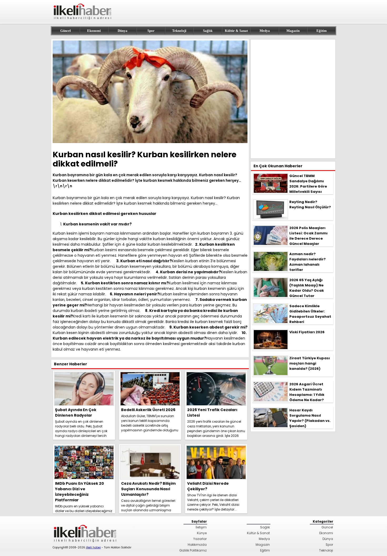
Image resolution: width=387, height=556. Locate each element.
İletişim (201, 527)
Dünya (122, 31)
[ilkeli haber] (83, 22)
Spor (151, 31)
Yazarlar (200, 539)
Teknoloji (179, 31)
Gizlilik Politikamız (193, 550)
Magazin (293, 31)
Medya (265, 31)
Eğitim (321, 31)
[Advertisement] (293, 99)
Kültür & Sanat (236, 31)
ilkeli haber (93, 547)
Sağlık (207, 31)
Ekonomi (94, 31)
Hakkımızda (197, 544)
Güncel (65, 31)
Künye (202, 533)
